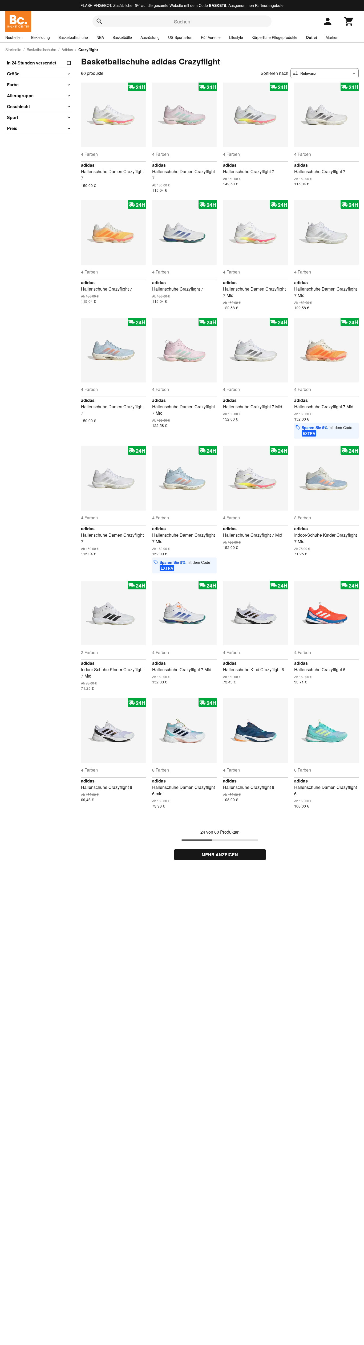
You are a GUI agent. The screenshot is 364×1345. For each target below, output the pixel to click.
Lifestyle (236, 37)
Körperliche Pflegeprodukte (274, 37)
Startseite (13, 49)
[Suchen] (99, 21)
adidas (88, 165)
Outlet (311, 37)
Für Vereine (211, 37)
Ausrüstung (150, 37)
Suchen (182, 21)
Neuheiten (14, 37)
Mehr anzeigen (220, 854)
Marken (332, 37)
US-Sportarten (180, 37)
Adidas (67, 49)
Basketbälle (122, 37)
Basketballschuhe (73, 37)
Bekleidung (40, 37)
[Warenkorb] (349, 21)
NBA (100, 37)
